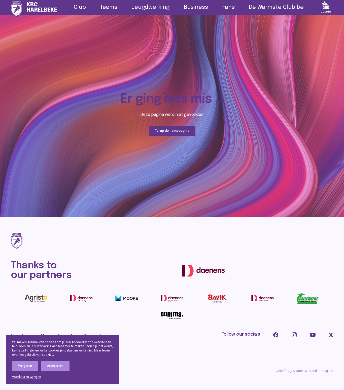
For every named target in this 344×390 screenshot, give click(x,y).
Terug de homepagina (172, 130)
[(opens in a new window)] (203, 270)
